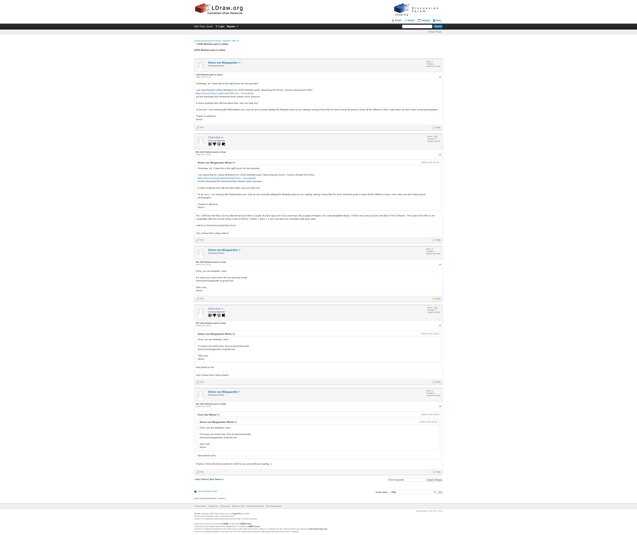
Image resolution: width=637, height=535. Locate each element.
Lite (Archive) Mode (255, 506)
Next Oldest (202, 479)
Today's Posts (435, 32)
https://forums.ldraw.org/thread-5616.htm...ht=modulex (224, 93)
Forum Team (200, 506)
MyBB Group (245, 524)
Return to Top (238, 506)
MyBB (225, 524)
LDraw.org (225, 506)
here (233, 225)
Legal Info (236, 514)
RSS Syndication (273, 506)
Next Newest (216, 479)
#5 (440, 406)
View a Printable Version (207, 491)
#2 (440, 154)
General (226, 41)
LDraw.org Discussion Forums (207, 41)
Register (231, 26)
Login (221, 26)
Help (438, 20)
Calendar (425, 20)
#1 (440, 77)
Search (411, 20)
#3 (440, 265)
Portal (398, 20)
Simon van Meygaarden (223, 62)
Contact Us (213, 506)
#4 (440, 326)
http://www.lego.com (318, 529)
